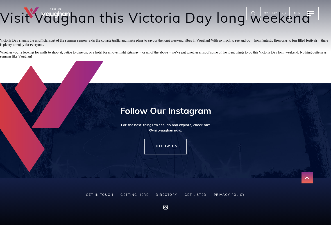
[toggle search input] (253, 13)
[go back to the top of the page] (307, 177)
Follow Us (166, 146)
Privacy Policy (229, 195)
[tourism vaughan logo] (47, 13)
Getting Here (134, 195)
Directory (166, 195)
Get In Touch (99, 195)
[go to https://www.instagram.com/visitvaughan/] (165, 208)
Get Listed (196, 195)
